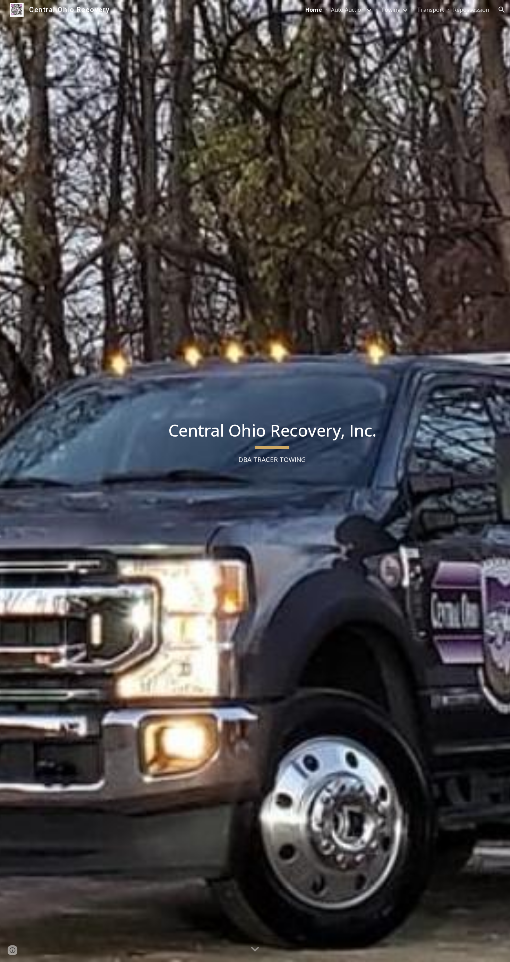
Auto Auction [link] (348, 10)
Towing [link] (391, 10)
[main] (272, 481)
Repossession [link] (471, 10)
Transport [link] (430, 10)
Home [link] (313, 10)
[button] (501, 9)
